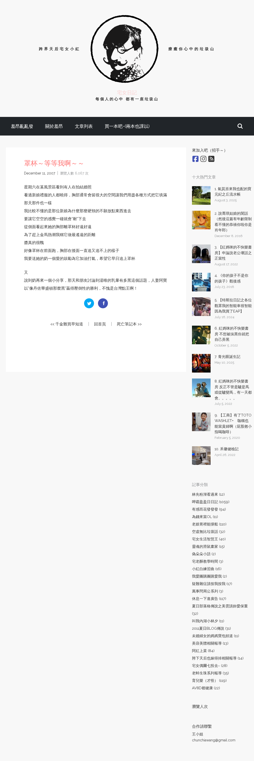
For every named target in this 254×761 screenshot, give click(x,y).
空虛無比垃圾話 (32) (208, 531)
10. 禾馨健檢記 (227, 449)
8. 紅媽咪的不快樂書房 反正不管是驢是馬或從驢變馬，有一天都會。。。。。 (233, 389)
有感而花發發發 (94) (209, 509)
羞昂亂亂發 (22, 126)
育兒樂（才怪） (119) (209, 680)
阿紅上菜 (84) (203, 651)
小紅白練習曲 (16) (207, 569)
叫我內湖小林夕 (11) (208, 621)
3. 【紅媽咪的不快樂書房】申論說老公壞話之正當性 (233, 253)
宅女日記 (127, 93)
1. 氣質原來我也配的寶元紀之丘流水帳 (233, 192)
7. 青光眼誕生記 (227, 356)
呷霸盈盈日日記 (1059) (210, 502)
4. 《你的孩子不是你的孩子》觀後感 (231, 278)
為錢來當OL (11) (205, 517)
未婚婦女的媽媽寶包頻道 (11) (215, 636)
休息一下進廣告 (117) (209, 598)
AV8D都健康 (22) (206, 688)
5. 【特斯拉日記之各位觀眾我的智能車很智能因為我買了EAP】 (233, 305)
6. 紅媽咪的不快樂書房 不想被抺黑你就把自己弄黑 (232, 334)
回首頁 (100, 324)
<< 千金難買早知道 (66, 324)
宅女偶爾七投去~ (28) (209, 665)
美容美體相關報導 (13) (210, 643)
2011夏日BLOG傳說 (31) (211, 628)
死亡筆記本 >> (129, 324)
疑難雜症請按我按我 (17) (212, 584)
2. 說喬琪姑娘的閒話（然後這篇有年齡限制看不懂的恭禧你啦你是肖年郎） (233, 222)
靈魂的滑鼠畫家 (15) (208, 546)
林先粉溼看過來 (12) (208, 494)
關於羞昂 (54, 126)
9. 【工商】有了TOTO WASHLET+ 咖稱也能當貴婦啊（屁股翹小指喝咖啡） (233, 423)
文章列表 (84, 126)
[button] (240, 126)
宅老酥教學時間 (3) (207, 561)
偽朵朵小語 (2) (204, 554)
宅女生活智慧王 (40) (209, 539)
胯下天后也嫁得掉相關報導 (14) (218, 658)
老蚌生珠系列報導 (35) (210, 673)
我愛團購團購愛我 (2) (209, 576)
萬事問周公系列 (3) (207, 591)
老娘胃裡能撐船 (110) (209, 524)
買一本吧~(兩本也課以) (127, 126)
